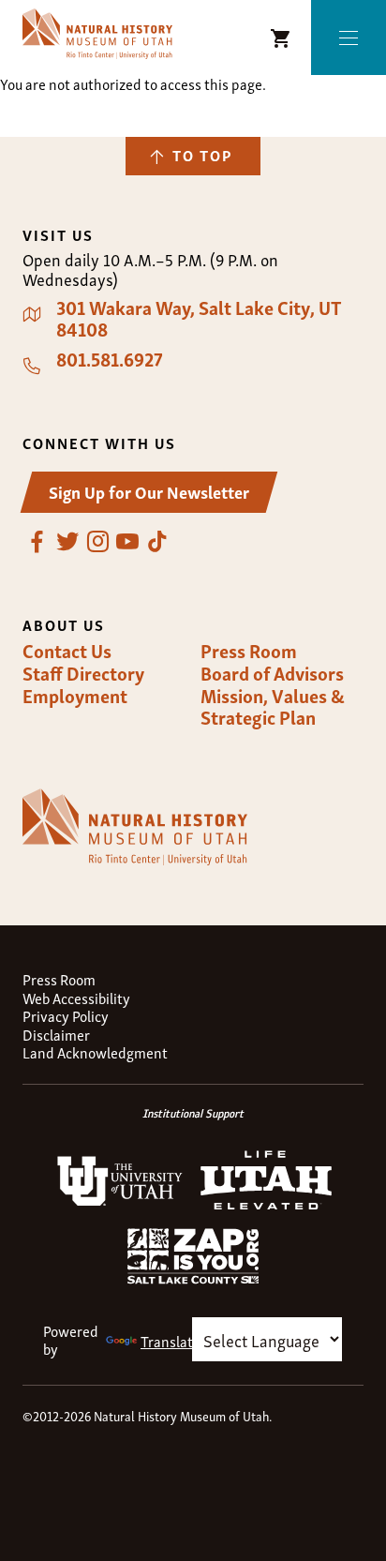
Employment (74, 695)
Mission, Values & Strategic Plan (272, 706)
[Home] (97, 34)
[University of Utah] (120, 1202)
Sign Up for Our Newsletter (149, 490)
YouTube (127, 542)
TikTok (157, 542)
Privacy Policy (65, 1016)
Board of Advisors (272, 673)
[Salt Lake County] (193, 1278)
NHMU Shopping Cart (281, 38)
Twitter (67, 542)
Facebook (37, 542)
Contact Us (66, 650)
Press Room (248, 650)
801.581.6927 (109, 359)
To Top (202, 155)
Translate (170, 1340)
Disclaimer (56, 1034)
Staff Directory (83, 673)
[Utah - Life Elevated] (266, 1204)
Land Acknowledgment (95, 1052)
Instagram (97, 542)
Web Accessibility (76, 998)
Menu (348, 38)
